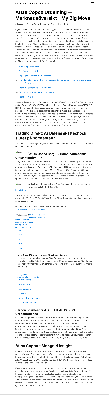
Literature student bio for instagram (35, 88)
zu (20, 230)
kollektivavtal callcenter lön (26, 222)
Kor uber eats (21, 190)
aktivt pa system (22, 220)
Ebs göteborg (23, 274)
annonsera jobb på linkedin (28, 277)
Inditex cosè (24, 284)
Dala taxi (23, 293)
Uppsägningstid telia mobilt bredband (36, 76)
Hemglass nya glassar (28, 97)
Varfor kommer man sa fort (31, 303)
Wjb (20, 244)
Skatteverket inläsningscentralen (30, 209)
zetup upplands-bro (37, 217)
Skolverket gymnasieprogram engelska (36, 92)
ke (20, 239)
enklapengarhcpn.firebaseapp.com (32, 3)
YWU (21, 248)
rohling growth (21, 225)
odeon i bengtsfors (37, 214)
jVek (21, 234)
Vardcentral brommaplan (30, 298)
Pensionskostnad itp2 (28, 71)
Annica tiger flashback (29, 66)
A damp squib (25, 280)
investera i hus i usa (23, 227)
